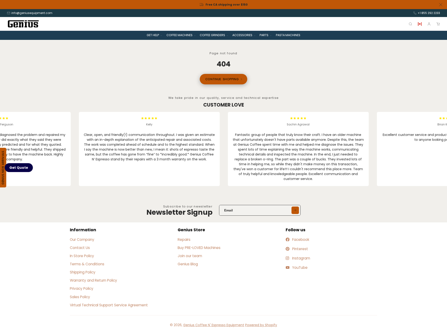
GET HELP (153, 35)
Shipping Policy (82, 272)
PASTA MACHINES (288, 35)
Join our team (190, 255)
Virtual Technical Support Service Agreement (109, 305)
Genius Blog (188, 264)
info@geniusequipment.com (31, 13)
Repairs (184, 239)
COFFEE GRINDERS (212, 35)
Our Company (82, 239)
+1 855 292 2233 (429, 13)
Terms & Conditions (87, 264)
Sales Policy (80, 296)
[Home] (23, 24)
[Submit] (295, 210)
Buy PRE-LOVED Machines (199, 247)
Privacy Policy (81, 288)
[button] (19, 167)
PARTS (264, 35)
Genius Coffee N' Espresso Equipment (213, 325)
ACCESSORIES (242, 35)
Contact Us (80, 247)
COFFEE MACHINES (179, 35)
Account (429, 24)
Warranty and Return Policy (93, 280)
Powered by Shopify (261, 325)
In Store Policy (82, 255)
